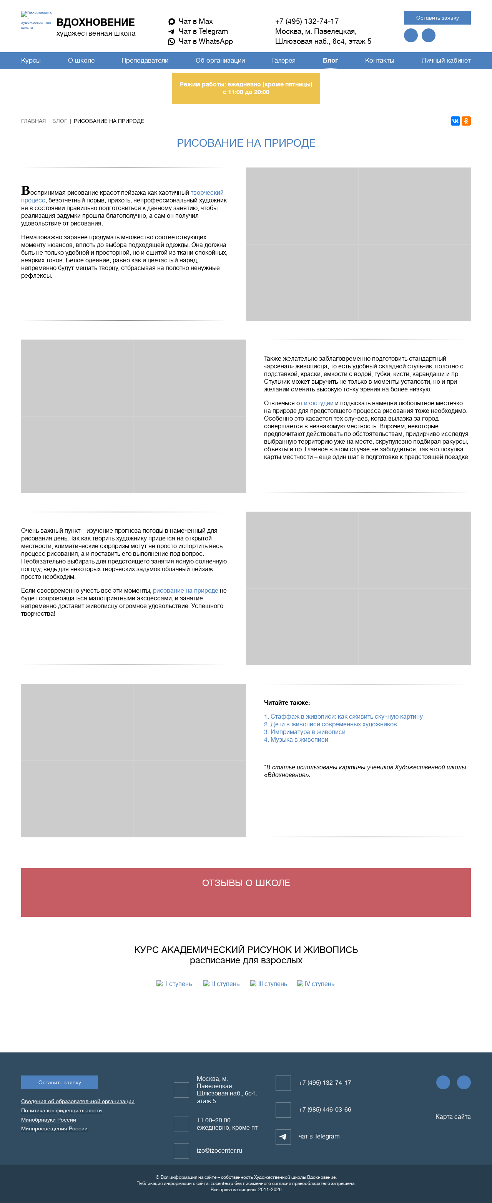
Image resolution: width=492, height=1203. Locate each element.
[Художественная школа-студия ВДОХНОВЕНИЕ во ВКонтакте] (411, 35)
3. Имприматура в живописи (305, 732)
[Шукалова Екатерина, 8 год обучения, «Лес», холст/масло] (190, 378)
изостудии (319, 403)
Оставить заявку (437, 18)
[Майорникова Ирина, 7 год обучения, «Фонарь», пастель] (415, 550)
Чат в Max (196, 21)
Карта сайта (452, 1117)
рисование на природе (185, 590)
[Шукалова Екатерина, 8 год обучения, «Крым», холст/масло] (77, 454)
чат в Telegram (319, 1136)
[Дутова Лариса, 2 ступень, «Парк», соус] (77, 799)
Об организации (220, 60)
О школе (81, 60)
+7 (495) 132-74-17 (307, 21)
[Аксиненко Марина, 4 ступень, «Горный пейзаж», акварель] (190, 454)
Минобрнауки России (48, 1120)
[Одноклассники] (466, 121)
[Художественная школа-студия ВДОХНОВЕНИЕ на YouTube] (428, 35)
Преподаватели (144, 60)
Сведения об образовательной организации (78, 1101)
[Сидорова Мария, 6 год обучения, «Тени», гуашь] (302, 626)
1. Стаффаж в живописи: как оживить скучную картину (343, 716)
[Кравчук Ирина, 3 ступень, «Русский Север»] (190, 799)
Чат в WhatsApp (206, 41)
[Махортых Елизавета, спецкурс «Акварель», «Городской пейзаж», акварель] (190, 722)
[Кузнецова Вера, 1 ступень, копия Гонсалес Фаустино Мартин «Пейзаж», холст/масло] (415, 282)
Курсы (31, 60)
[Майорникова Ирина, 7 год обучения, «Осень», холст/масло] (415, 205)
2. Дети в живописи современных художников (330, 724)
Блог (330, 60)
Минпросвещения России (54, 1128)
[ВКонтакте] (455, 121)
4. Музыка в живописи (296, 739)
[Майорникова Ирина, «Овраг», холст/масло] (302, 282)
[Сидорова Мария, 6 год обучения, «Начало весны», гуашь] (302, 550)
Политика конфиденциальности (61, 1110)
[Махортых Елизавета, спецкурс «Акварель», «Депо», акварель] (77, 722)
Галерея (284, 60)
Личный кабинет (446, 60)
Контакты (379, 60)
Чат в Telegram (203, 31)
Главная (33, 121)
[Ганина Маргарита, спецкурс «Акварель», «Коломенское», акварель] (415, 626)
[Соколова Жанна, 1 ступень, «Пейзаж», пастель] (302, 205)
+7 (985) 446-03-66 (325, 1109)
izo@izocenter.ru (219, 1150)
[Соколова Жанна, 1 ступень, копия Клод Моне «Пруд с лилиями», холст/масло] (77, 378)
